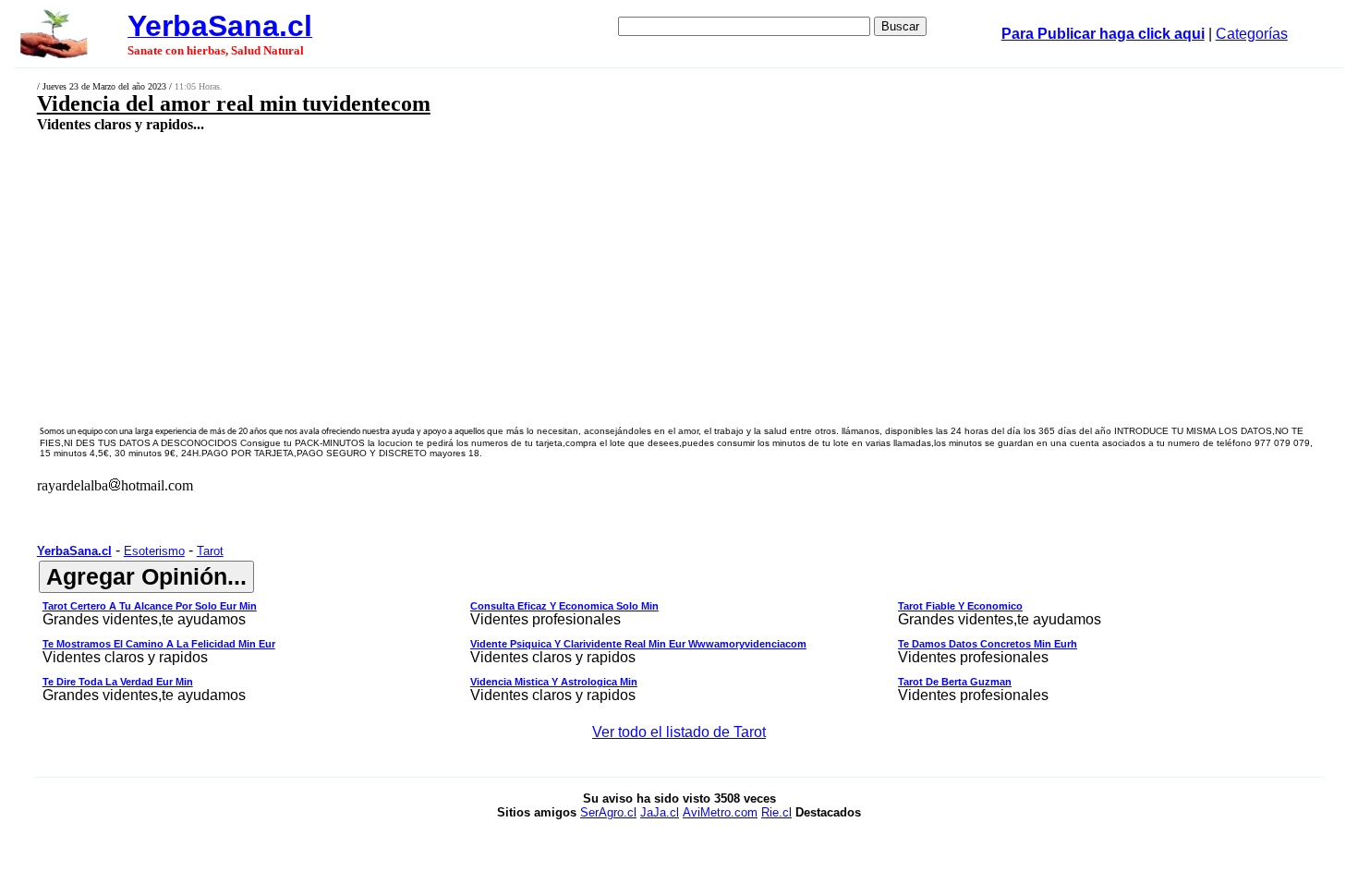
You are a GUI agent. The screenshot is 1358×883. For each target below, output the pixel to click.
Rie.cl (776, 812)
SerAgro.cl (608, 812)
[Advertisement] (541, 265)
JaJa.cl (659, 812)
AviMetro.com (720, 812)
